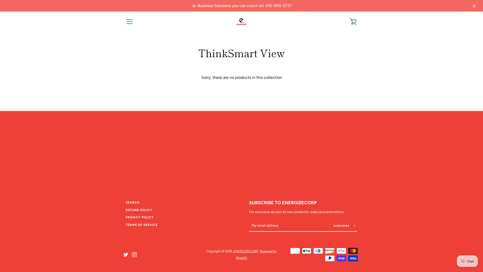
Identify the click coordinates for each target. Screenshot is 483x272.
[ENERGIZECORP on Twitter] (125, 254)
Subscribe (342, 225)
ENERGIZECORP (246, 251)
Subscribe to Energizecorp (283, 203)
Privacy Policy (140, 217)
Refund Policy (139, 210)
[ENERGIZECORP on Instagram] (134, 254)
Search (133, 202)
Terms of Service (142, 225)
